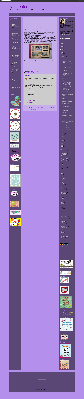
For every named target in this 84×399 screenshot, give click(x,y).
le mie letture (63, 189)
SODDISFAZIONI (62, 14)
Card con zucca (64, 77)
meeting (62, 198)
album (62, 164)
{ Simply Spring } (14, 42)
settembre (64, 131)
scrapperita (18, 7)
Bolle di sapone (64, 125)
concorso (62, 175)
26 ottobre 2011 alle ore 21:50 (32, 91)
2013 (62, 50)
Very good (63, 105)
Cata (12, 79)
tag (61, 231)
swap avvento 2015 (64, 227)
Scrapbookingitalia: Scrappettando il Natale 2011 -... (67, 95)
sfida (62, 217)
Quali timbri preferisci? (65, 99)
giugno (63, 136)
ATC (61, 169)
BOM (62, 173)
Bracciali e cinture (14, 89)
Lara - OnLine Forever (15, 91)
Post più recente (28, 107)
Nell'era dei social (14, 63)
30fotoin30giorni (63, 155)
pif (61, 207)
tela (61, 233)
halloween (62, 184)
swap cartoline (63, 230)
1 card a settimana (64, 150)
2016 (62, 46)
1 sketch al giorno (64, 153)
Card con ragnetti (64, 93)
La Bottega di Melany (15, 66)
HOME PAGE (13, 14)
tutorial (62, 238)
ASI (61, 168)
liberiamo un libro (64, 192)
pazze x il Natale (63, 204)
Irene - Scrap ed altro (15, 69)
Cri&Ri (62, 179)
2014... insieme (63, 154)
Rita (67, 19)
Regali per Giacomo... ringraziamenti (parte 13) (66, 89)
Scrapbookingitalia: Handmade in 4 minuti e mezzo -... (67, 122)
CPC (61, 177)
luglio (63, 134)
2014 (62, 49)
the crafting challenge (64, 236)
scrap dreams (63, 213)
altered (62, 165)
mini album (63, 199)
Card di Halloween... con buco (67, 120)
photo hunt (62, 206)
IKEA (62, 187)
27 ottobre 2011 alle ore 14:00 (32, 100)
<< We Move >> (13, 80)
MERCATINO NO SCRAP (36, 14)
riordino (62, 212)
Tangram (62, 232)
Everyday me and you (14, 56)
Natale (62, 202)
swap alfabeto (63, 223)
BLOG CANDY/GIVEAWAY (50, 14)
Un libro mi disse (64, 66)
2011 (62, 53)
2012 (62, 52)
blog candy (63, 172)
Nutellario (62, 203)
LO (33, 72)
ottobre (63, 57)
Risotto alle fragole (65, 110)
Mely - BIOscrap (14, 62)
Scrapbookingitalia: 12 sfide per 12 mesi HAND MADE (67, 127)
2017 (62, 45)
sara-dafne (13, 46)
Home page (40, 107)
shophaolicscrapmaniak (65, 218)
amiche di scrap (63, 167)
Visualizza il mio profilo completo (65, 34)
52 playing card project (64, 158)
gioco (62, 182)
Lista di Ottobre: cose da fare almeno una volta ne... (66, 130)
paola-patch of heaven (15, 59)
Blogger (46, 389)
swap (62, 222)
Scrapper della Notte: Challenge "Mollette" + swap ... (67, 74)
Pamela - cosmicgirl (15, 55)
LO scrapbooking (64, 196)
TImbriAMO (63, 237)
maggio (63, 137)
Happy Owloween (65, 75)
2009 (62, 146)
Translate (67, 39)
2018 (62, 43)
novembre (64, 56)
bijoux (62, 170)
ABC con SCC (53, 23)
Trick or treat (64, 78)
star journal (63, 221)
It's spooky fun (64, 98)
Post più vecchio (52, 107)
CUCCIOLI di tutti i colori (15, 26)
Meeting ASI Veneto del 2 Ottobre (67, 84)
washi (62, 240)
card (61, 174)
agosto (63, 133)
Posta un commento (30, 102)
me (61, 197)
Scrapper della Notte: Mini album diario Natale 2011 (67, 91)
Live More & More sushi (15, 35)
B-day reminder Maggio (65, 106)
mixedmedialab (63, 201)
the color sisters (63, 235)
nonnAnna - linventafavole (13, 25)
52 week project (63, 159)
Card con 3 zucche (65, 70)
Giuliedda (29, 84)
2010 (62, 145)
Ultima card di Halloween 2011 (67, 67)
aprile (63, 139)
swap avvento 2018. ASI (65, 228)
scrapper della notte (64, 216)
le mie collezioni (63, 188)
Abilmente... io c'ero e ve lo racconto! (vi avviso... (66, 83)
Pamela (29, 77)
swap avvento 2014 (64, 226)
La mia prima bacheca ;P (66, 69)
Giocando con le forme (15, 39)
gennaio (63, 143)
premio (62, 208)
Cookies (12, 84)
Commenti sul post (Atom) (32, 109)
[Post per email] (37, 71)
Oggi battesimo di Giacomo (66, 103)
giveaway (62, 183)
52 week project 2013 (64, 160)
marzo (63, 140)
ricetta (62, 211)
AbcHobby (13, 51)
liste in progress (63, 193)
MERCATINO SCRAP (23, 14)
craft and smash (63, 178)
